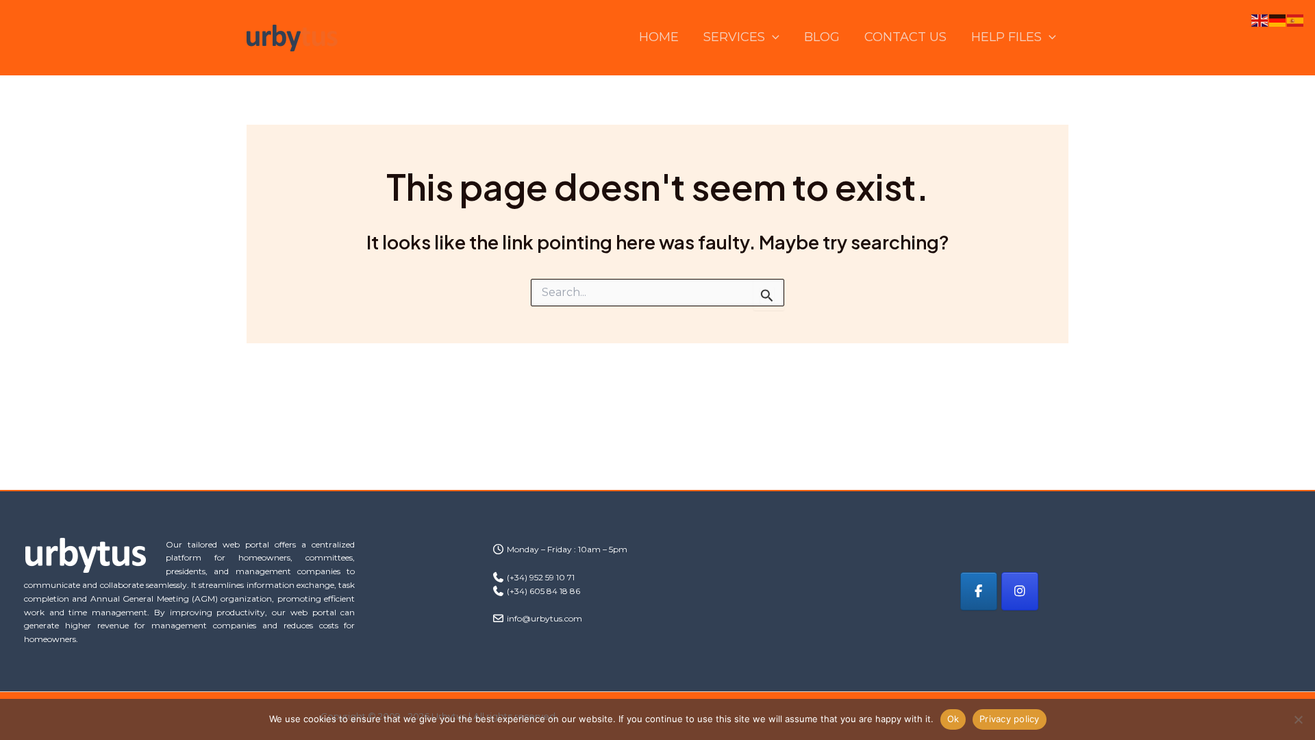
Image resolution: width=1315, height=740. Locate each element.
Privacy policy (1009, 718)
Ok (953, 718)
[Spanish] (1296, 19)
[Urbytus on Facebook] (978, 591)
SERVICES (734, 37)
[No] (1298, 719)
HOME (659, 37)
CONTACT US (905, 37)
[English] (1260, 19)
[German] (1278, 19)
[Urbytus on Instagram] (1019, 591)
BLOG (822, 37)
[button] (772, 37)
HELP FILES (1006, 37)
